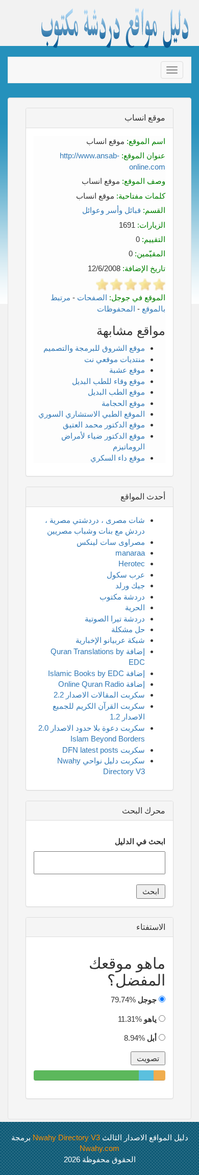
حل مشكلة (128, 629)
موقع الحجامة (123, 403)
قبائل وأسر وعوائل (111, 210)
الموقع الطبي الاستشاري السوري (91, 414)
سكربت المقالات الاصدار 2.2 (99, 694)
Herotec (131, 563)
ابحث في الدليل (140, 841)
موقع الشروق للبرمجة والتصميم (94, 348)
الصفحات (92, 297)
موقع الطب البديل (116, 392)
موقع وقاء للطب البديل (108, 381)
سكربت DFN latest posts (103, 750)
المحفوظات (116, 308)
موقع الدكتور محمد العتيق (104, 424)
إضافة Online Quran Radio (101, 684)
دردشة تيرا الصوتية (115, 618)
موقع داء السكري (117, 457)
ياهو (150, 1019)
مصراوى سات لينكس (111, 542)
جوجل (147, 999)
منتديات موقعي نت (114, 359)
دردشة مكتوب (122, 596)
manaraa (130, 552)
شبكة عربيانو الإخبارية (110, 640)
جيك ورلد (130, 585)
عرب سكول (126, 574)
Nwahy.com (99, 1148)
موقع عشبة (127, 370)
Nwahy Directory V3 (66, 1137)
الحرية (135, 607)
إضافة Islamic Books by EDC (96, 673)
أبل (152, 1038)
